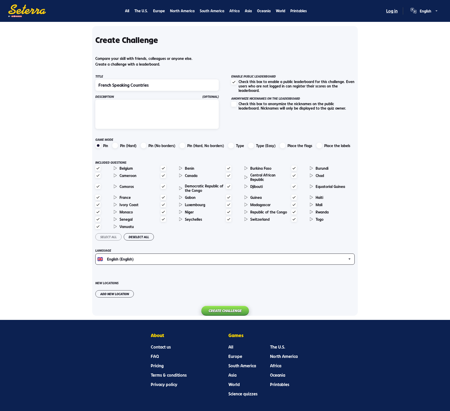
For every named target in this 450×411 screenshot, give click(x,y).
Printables (298, 11)
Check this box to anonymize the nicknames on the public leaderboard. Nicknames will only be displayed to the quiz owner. (292, 106)
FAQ (155, 356)
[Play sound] (115, 168)
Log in (392, 11)
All (127, 11)
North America (182, 11)
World (280, 11)
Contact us (161, 347)
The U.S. (141, 11)
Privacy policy (164, 384)
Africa (234, 11)
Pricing (157, 365)
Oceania (264, 11)
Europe (159, 11)
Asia (248, 11)
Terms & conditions (169, 375)
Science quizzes (243, 393)
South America (212, 11)
